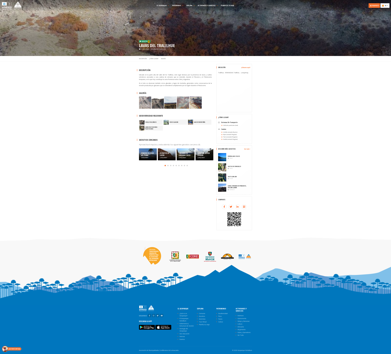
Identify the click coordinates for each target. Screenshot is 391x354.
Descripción (143, 59)
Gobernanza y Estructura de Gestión (187, 325)
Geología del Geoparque (184, 330)
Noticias (182, 336)
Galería (163, 59)
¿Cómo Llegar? (153, 59)
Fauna (220, 319)
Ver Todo (241, 335)
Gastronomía (242, 318)
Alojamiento (242, 329)
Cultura (220, 322)
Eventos (182, 339)
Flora (220, 316)
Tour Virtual (202, 322)
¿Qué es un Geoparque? (183, 314)
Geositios (202, 316)
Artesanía (241, 327)
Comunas (202, 313)
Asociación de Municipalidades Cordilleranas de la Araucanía (158, 350)
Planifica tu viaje (204, 325)
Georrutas (202, 319)
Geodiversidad (223, 313)
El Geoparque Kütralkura (184, 319)
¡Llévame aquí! (245, 67)
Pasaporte (375, 6)
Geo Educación (184, 334)
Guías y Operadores (244, 332)
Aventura (240, 316)
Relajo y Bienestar (244, 321)
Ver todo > (247, 149)
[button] (165, 165)
